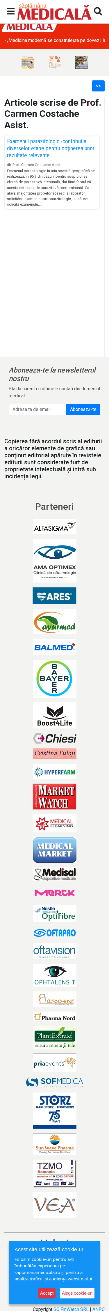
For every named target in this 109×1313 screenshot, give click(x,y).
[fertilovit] (28, 62)
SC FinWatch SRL (71, 1309)
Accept (46, 1293)
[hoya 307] (81, 62)
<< (98, 86)
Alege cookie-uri (77, 1293)
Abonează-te (83, 409)
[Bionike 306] (55, 62)
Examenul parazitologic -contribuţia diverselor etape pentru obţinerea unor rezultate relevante (50, 148)
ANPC (98, 1309)
